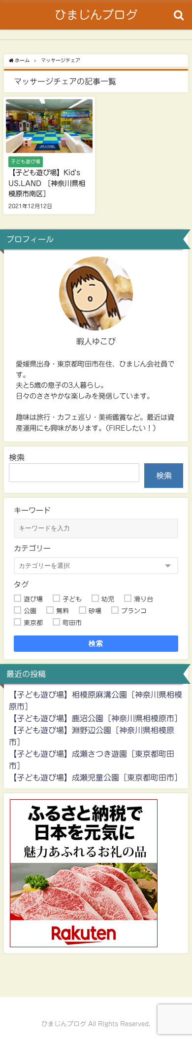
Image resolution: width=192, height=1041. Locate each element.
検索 (17, 457)
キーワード (32, 510)
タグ (21, 584)
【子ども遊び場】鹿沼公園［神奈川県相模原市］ (95, 718)
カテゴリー (32, 548)
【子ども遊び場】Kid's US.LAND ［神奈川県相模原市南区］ (46, 183)
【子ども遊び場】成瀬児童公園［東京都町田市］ (95, 777)
